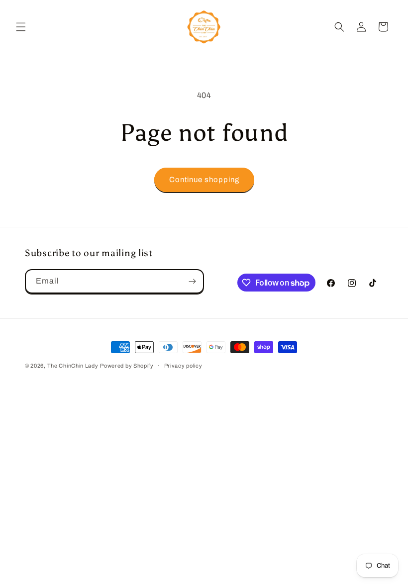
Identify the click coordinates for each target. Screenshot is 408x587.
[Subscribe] (192, 281)
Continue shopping (204, 180)
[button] (21, 27)
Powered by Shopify (127, 366)
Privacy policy (183, 366)
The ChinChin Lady (73, 366)
